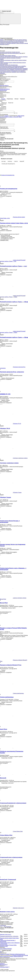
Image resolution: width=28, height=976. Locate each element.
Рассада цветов (18, 39)
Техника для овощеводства (8, 188)
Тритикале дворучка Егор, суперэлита (12, 372)
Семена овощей (20, 43)
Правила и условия (4, 954)
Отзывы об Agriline (16, 955)
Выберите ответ (4, 240)
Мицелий (13, 43)
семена (16, 161)
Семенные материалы (5, 42)
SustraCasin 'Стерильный (8, 879)
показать (3, 137)
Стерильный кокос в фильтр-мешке (11, 857)
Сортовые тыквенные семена (9, 463)
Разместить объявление (6, 924)
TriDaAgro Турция (5, 497)
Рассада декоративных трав (20, 40)
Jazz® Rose (3, 729)
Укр (1, 951)
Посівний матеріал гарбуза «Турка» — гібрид (14, 301)
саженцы (10, 161)
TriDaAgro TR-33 (5, 428)
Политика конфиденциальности (17, 954)
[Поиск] (10, 19)
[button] (14, 31)
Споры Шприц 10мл (6, 835)
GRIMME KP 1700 (5, 394)
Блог (23, 955)
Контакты (9, 948)
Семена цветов (15, 42)
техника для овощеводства (8, 163)
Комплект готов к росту (7, 911)
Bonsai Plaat (4, 602)
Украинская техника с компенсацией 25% (13, 956)
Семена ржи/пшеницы (7, 697)
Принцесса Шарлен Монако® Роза (10, 665)
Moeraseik (3, 778)
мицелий (22, 161)
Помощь (5, 948)
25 (4, 926)
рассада (4, 161)
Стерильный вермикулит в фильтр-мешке (13, 803)
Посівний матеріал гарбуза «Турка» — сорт (13, 266)
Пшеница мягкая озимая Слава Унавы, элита (14, 223)
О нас (1, 948)
